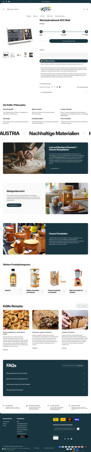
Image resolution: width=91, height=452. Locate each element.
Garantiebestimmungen (46, 83)
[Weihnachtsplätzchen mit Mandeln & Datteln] (16, 320)
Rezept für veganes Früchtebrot (42, 332)
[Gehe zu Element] (6, 55)
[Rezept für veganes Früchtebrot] (45, 320)
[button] (64, 61)
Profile (4, 425)
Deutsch (76, 450)
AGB (18, 421)
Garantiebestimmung (22, 425)
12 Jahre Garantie (66, 109)
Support (5, 423)
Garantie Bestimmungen (54, 409)
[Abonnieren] (78, 429)
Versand (20, 448)
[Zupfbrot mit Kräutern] (75, 320)
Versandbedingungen (22, 423)
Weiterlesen (5, 349)
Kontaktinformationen (26, 448)
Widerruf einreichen (22, 436)
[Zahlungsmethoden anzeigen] (72, 448)
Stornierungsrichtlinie (11, 449)
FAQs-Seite (80, 365)
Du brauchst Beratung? (83, 87)
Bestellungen (6, 421)
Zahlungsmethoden (21, 433)
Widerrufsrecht (13, 448)
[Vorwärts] (60, 1)
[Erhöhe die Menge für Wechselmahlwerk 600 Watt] (46, 41)
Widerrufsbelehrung (22, 427)
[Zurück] (30, 1)
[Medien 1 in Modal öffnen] (19, 35)
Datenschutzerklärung (22, 429)
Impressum (19, 431)
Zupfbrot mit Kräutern (68, 332)
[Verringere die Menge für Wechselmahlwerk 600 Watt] (41, 41)
